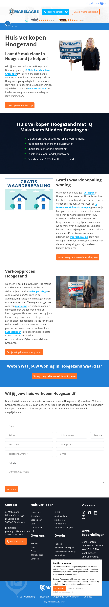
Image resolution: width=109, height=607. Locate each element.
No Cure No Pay (37, 88)
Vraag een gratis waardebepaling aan (78, 257)
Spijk (33, 523)
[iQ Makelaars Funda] (63, 19)
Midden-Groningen (63, 527)
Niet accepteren (75, 588)
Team (33, 551)
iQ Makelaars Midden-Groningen (76, 205)
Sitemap (44, 596)
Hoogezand (36, 512)
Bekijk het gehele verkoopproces (24, 352)
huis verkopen (13, 331)
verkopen (89, 192)
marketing (21, 306)
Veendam (35, 516)
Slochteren (59, 519)
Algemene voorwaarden (66, 596)
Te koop (58, 543)
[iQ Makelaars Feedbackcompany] (32, 19)
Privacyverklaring (26, 596)
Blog (33, 547)
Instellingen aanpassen (62, 592)
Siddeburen (60, 523)
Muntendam (36, 527)
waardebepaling (79, 236)
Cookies (88, 596)
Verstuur (11, 489)
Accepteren (59, 588)
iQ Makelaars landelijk (65, 551)
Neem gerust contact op (20, 105)
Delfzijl (57, 512)
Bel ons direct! (54, 11)
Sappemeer (36, 519)
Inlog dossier (92, 3)
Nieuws (34, 543)
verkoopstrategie (38, 291)
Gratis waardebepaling (86, 11)
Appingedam (60, 516)
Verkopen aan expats (64, 547)
